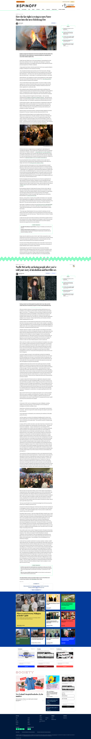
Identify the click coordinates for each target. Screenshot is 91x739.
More (43, 9)
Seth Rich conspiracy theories (38, 97)
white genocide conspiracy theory (36, 162)
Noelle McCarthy (21, 273)
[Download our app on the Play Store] (30, 729)
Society (17, 14)
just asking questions (47, 78)
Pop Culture (24, 9)
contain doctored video (31, 195)
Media (28, 722)
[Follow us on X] (18, 729)
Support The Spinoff (20, 1)
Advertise (47, 717)
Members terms (53, 719)
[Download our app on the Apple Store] (28, 729)
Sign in (73, 1)
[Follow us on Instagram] (22, 729)
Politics (18, 9)
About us (41, 719)
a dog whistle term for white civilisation (43, 151)
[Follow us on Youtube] (20, 729)
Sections (37, 9)
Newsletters (54, 9)
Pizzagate (28, 97)
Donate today (69, 6)
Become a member (62, 9)
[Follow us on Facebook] (17, 729)
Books (33, 9)
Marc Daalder (21, 23)
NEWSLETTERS (68, 675)
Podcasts (48, 9)
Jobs (46, 719)
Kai (16, 719)
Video (17, 717)
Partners (17, 722)
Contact (41, 717)
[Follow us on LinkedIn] (24, 729)
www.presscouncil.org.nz (27, 735)
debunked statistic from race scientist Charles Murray (36, 157)
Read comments (36, 589)
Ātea (29, 9)
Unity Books (34, 579)
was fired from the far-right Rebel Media (44, 204)
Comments (53, 273)
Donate (52, 717)
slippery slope (23, 184)
